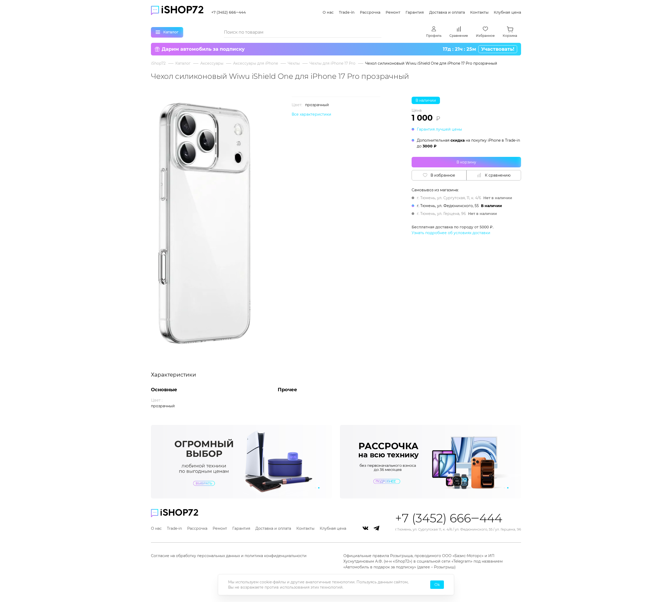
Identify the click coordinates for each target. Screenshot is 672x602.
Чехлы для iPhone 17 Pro (332, 63)
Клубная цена (507, 12)
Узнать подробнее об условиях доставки (451, 232)
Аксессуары (211, 63)
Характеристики (173, 375)
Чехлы (294, 63)
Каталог (183, 63)
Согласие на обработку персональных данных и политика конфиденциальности (229, 555)
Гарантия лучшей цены (439, 129)
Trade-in (347, 12)
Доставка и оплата (447, 12)
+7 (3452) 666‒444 (228, 12)
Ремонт (393, 12)
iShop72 (158, 63)
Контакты (479, 12)
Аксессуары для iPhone (255, 63)
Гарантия (415, 12)
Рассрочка (370, 12)
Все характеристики (311, 114)
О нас (328, 12)
